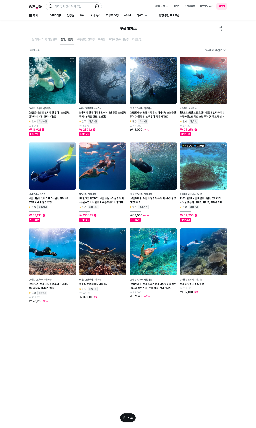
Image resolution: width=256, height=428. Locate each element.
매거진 (177, 6)
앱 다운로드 (189, 6)
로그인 (222, 6)
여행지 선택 (160, 6)
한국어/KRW (206, 6)
